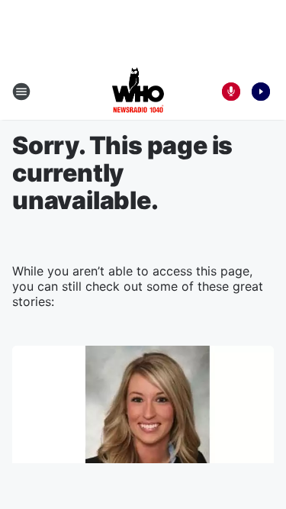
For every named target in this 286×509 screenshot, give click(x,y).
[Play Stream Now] (261, 91)
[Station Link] (138, 91)
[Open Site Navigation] (21, 91)
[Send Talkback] (231, 91)
